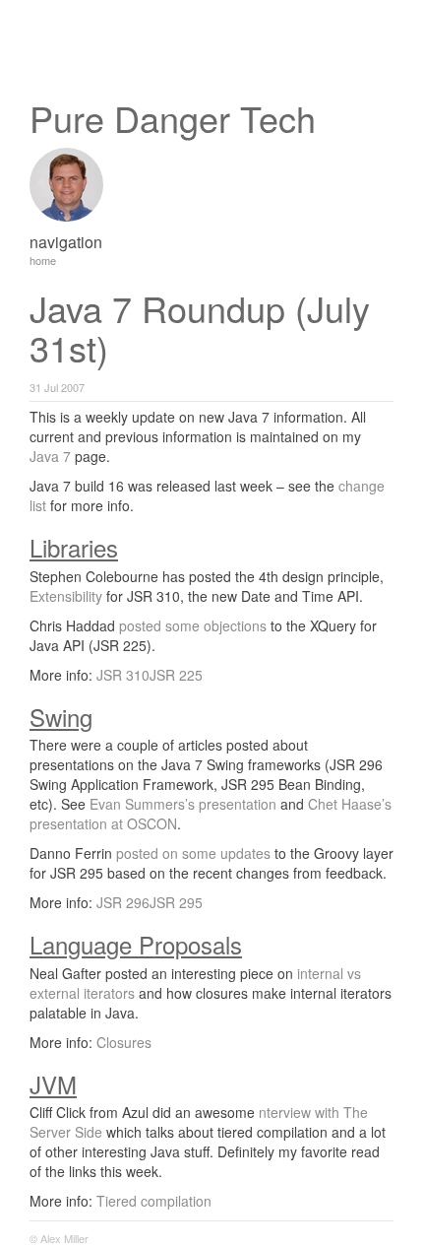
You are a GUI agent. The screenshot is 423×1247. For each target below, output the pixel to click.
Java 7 (50, 456)
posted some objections (193, 625)
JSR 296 (123, 902)
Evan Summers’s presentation (183, 804)
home (43, 260)
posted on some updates (193, 853)
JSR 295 (176, 902)
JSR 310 (123, 675)
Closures (123, 1042)
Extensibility (66, 596)
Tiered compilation (154, 1201)
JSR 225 (176, 675)
